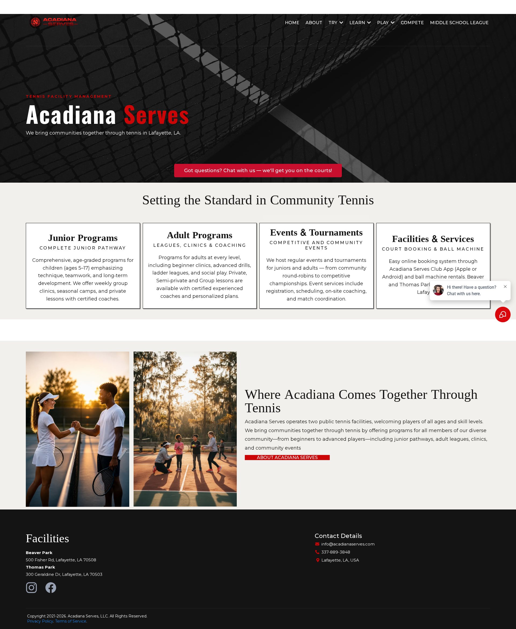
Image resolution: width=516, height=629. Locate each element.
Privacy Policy (40, 621)
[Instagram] (31, 587)
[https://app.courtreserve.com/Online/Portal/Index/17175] (52, 23)
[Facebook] (50, 587)
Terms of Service (70, 621)
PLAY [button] (383, 22)
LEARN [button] (357, 22)
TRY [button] (333, 22)
